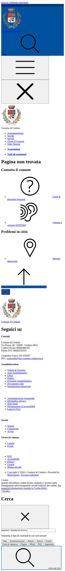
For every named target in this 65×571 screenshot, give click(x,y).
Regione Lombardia (10, 5)
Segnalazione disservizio (19, 386)
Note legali (12, 403)
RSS (9, 456)
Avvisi (10, 431)
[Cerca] (30, 54)
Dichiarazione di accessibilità (21, 406)
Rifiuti (32, 544)
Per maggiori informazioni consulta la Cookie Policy (31, 487)
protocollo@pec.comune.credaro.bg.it (25, 358)
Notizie (10, 426)
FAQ (40, 544)
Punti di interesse (10, 544)
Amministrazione (17, 541)
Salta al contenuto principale (14, 2)
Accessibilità (13, 459)
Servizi (40, 541)
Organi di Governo (16, 370)
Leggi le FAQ (14, 409)
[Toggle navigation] (25, 68)
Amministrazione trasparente (20, 398)
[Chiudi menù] (25, 92)
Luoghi (10, 443)
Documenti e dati (15, 383)
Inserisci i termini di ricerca (14, 530)
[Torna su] (24, 287)
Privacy (11, 461)
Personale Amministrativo (19, 381)
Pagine (24, 544)
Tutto (4, 541)
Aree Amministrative (17, 373)
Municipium (13, 475)
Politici (10, 378)
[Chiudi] (25, 517)
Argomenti (49, 544)
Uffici (10, 375)
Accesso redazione (30, 475)
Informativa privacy (16, 401)
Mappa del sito (14, 467)
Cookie (10, 464)
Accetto (5, 491)
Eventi (10, 446)
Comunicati (12, 428)
